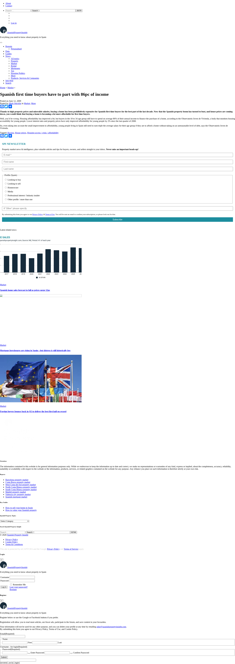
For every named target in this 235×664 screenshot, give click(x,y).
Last (60, 642)
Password (4, 581)
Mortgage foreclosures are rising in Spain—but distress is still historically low (35, 350)
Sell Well (9, 80)
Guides (8, 54)
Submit (4, 657)
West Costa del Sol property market (20, 485)
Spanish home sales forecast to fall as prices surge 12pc (25, 290)
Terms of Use (50, 214)
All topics (15, 58)
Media (10, 191)
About (8, 3)
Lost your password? (19, 587)
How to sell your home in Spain (19, 508)
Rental (13, 66)
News (7, 56)
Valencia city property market (18, 494)
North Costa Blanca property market (21, 487)
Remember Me (19, 584)
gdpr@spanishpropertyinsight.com (111, 627)
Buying (10, 133)
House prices (20, 133)
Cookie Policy (11, 542)
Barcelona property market (16, 480)
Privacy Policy (37, 214)
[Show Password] (29, 653)
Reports (8, 46)
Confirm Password (81, 653)
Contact (8, 6)
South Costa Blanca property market (21, 489)
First (30, 642)
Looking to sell (14, 184)
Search (8, 83)
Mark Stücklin (15, 103)
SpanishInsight (17, 32)
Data (7, 51)
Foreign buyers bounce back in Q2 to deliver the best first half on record (33, 411)
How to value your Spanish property (21, 510)
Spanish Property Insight (17, 535)
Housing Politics (18, 73)
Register (13, 589)
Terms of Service (71, 549)
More (13, 76)
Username (4, 577)
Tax (12, 71)
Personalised (16, 49)
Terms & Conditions (14, 544)
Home (2, 88)
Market (14, 63)
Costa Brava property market (17, 482)
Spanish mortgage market (16, 497)
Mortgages (15, 68)
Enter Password (37, 653)
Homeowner (12, 187)
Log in (14, 23)
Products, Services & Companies (25, 78)
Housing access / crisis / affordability (43, 133)
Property (14, 61)
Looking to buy (14, 180)
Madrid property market (15, 492)
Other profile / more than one (20, 199)
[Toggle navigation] (1, 42)
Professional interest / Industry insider (23, 195)
